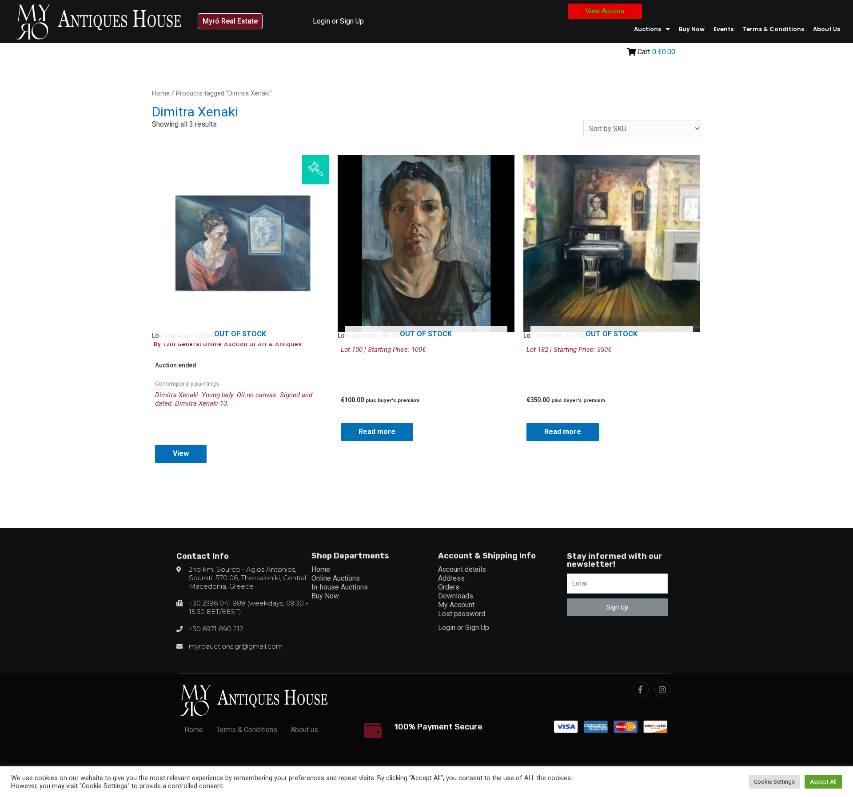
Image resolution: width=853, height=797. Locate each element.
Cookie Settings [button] (774, 781)
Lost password (461, 614)
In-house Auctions (339, 587)
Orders (448, 587)
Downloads (455, 596)
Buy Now (692, 29)
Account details (462, 569)
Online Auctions (335, 578)
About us (826, 29)
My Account (456, 605)
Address (451, 578)
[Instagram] (662, 689)
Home (161, 93)
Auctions (647, 29)
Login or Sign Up (338, 21)
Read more (377, 431)
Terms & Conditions (773, 29)
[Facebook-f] (641, 689)
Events (723, 29)
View (181, 453)
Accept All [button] (823, 781)
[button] (230, 21)
